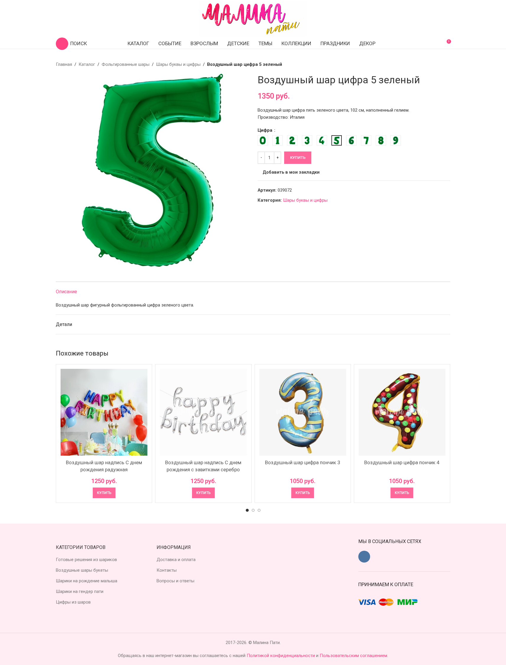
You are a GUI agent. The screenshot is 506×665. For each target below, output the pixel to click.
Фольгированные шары (125, 64)
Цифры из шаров (73, 602)
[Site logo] (253, 19)
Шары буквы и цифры (178, 64)
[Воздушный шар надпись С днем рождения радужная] (104, 412)
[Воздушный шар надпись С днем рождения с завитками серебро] (203, 412)
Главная (64, 64)
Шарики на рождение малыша (86, 580)
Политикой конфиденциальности (281, 655)
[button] (104, 493)
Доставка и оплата (176, 559)
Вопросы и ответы (175, 580)
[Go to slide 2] (253, 510)
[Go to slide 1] (247, 510)
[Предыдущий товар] (432, 64)
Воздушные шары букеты (82, 570)
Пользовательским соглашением (353, 655)
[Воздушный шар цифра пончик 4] (402, 412)
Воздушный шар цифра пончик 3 (302, 462)
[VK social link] (364, 557)
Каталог (87, 64)
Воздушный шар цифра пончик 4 (402, 462)
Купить (297, 157)
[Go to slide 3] (259, 510)
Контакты (167, 570)
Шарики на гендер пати (79, 591)
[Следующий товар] (446, 64)
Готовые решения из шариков (86, 559)
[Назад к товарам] (439, 64)
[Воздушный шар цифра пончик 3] (302, 412)
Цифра (266, 130)
